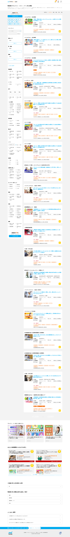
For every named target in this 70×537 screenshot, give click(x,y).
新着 (53, 12)
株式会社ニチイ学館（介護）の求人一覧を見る (40, 180)
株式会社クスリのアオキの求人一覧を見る (40, 52)
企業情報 (25, 532)
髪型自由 (18, 184)
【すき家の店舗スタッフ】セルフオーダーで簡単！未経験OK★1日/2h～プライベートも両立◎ (47, 252)
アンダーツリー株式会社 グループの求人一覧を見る (41, 116)
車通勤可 (18, 194)
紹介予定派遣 (12, 125)
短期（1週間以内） (19, 72)
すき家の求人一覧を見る (37, 264)
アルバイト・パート (12, 121)
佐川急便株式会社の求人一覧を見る (39, 347)
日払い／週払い (11, 21)
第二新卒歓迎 (12, 114)
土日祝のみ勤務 (12, 148)
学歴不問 (11, 107)
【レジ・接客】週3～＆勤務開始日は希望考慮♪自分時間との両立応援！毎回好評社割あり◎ (47, 83)
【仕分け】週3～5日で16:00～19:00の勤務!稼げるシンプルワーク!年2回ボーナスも (47, 335)
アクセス (28, 532)
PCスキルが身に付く (12, 200)
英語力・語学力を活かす (12, 224)
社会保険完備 (12, 214)
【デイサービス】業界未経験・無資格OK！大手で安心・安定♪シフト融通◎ (47, 168)
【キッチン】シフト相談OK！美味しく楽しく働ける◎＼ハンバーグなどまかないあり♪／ (47, 293)
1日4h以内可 (19, 131)
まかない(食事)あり (12, 207)
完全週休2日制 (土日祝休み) (12, 154)
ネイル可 (11, 188)
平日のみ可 (18, 147)
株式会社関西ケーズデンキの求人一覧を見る (40, 95)
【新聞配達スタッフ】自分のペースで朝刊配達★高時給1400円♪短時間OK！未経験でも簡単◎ (47, 210)
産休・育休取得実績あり (19, 217)
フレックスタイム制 (19, 151)
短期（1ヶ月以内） (17, 23)
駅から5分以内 (11, 19)
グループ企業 (40, 532)
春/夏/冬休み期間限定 (19, 78)
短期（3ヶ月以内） (19, 75)
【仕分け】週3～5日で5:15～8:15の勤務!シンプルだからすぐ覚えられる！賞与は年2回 (47, 356)
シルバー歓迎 (12, 109)
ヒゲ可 (18, 188)
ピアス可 (18, 186)
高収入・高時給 (12, 98)
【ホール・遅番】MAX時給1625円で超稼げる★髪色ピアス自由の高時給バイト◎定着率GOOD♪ (47, 146)
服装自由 (11, 186)
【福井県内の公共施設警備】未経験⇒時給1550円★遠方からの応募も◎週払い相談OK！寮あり (47, 273)
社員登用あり (19, 214)
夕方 (17, 162)
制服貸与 (11, 212)
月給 (19, 92)
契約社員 (11, 123)
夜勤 (16, 21)
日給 (15, 92)
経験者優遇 (11, 226)
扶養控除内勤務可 (12, 132)
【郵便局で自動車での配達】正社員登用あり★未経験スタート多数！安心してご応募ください (46, 230)
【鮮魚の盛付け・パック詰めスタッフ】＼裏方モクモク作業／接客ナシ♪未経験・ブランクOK (47, 40)
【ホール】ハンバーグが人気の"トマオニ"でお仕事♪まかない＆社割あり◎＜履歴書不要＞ (47, 188)
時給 (10, 92)
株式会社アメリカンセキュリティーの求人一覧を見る (41, 284)
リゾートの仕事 (12, 138)
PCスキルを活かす (19, 224)
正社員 (18, 120)
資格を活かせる (19, 227)
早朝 (10, 160)
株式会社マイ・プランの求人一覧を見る (39, 411)
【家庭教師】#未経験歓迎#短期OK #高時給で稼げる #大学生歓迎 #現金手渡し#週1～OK (47, 398)
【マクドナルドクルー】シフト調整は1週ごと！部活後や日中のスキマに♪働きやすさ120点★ (47, 314)
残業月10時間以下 (19, 138)
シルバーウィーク (19, 85)
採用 (36, 532)
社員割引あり (19, 212)
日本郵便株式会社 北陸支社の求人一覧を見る (40, 243)
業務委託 (18, 125)
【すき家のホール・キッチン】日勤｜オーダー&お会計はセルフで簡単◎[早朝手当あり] (47, 376)
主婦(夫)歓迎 (19, 107)
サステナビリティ (32, 532)
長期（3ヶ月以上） (12, 78)
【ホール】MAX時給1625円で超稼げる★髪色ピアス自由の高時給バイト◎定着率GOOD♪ (47, 125)
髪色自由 (11, 184)
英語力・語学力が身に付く (19, 197)
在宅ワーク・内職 (19, 135)
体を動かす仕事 (12, 135)
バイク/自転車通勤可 (12, 197)
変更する (15, 43)
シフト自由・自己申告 (12, 151)
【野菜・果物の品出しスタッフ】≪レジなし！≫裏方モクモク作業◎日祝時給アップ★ (47, 20)
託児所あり (11, 216)
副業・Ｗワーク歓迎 (19, 112)
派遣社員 (10, 23)
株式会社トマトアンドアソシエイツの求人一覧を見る (41, 201)
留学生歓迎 (18, 109)
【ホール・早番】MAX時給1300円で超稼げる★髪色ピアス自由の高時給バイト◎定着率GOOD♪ (47, 104)
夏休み (11, 84)
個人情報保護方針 (45, 532)
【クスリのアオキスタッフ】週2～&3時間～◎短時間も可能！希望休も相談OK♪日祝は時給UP (47, 61)
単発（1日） (18, 19)
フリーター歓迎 (12, 112)
